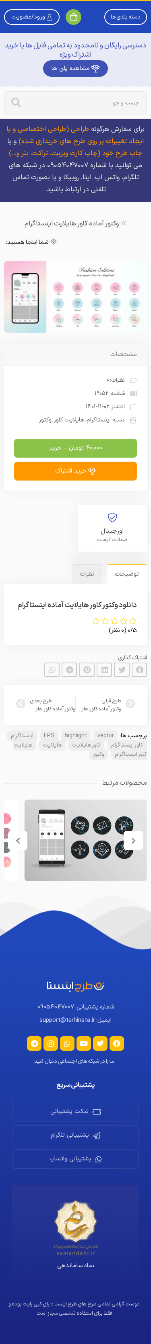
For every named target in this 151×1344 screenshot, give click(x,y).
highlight (76, 736)
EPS (49, 736)
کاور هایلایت (86, 745)
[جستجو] (16, 103)
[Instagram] (50, 1043)
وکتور (98, 754)
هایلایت (52, 745)
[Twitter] (100, 1043)
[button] (139, 670)
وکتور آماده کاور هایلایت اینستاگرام (72, 224)
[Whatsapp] (67, 1043)
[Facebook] (117, 1043)
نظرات (87, 574)
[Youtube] (84, 1043)
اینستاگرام (22, 736)
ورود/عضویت (28, 17)
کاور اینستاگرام (127, 745)
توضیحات (127, 574)
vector (105, 736)
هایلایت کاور (69, 420)
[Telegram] (34, 1043)
